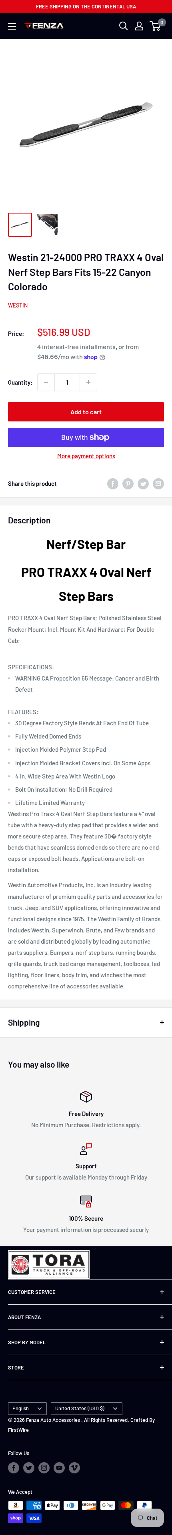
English (20, 1408)
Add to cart (86, 411)
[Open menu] (12, 26)
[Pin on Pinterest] (128, 483)
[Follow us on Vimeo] (74, 1467)
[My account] (139, 26)
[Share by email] (158, 483)
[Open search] (123, 26)
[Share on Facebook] (112, 483)
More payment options (86, 455)
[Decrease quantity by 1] (46, 382)
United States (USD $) (79, 1408)
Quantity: (20, 382)
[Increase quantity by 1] (88, 382)
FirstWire (18, 1430)
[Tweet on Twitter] (143, 483)
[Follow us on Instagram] (44, 1467)
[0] (155, 26)
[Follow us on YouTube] (59, 1467)
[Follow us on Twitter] (28, 1467)
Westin (18, 305)
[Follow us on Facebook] (13, 1467)
